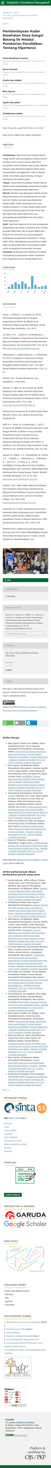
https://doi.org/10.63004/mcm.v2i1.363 (20, 479)
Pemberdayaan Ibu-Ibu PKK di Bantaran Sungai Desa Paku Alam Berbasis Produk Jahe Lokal (28, 845)
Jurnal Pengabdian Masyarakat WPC (23, 1339)
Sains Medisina (13, 1332)
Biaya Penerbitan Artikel (15, 1144)
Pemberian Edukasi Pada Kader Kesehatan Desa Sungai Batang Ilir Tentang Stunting (27, 829)
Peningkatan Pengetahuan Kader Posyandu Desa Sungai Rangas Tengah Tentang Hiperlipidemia (28, 983)
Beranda (7, 12)
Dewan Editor (10, 1130)
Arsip (16, 12)
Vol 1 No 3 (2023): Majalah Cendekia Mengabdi (20, 16)
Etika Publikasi (10, 1137)
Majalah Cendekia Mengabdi (19, 1336)
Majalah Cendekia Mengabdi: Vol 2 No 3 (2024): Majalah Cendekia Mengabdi (28, 967)
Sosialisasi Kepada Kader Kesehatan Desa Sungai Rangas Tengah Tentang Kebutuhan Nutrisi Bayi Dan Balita (28, 1046)
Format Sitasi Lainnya (17, 633)
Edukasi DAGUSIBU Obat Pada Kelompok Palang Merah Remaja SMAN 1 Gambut (26, 1063)
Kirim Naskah (13, 1195)
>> (9, 1089)
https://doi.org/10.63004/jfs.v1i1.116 (23, 348)
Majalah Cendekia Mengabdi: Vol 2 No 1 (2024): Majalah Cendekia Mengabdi (27, 761)
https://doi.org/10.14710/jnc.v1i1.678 (19, 502)
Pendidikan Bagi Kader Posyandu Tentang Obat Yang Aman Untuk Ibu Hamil (27, 1003)
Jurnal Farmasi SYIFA (16, 1329)
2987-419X (14, 1118)
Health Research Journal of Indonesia (23, 1322)
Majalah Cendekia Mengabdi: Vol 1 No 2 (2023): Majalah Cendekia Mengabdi (26, 789)
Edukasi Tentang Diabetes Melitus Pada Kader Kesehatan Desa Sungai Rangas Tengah (27, 891)
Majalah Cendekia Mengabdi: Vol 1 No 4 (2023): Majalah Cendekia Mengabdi (27, 816)
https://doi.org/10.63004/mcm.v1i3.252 (25, 128)
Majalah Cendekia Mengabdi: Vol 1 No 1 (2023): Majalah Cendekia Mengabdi (27, 914)
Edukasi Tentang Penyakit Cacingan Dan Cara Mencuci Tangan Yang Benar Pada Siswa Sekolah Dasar (28, 909)
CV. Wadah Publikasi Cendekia (19, 1422)
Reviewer (8, 1134)
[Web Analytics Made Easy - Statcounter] (9, 1435)
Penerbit (8, 1151)
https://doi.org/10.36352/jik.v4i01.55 (19, 405)
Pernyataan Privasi (12, 1140)
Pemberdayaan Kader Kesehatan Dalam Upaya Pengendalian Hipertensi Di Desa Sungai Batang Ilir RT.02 (28, 810)
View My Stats (20, 1435)
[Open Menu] (2, 3)
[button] (8, 722)
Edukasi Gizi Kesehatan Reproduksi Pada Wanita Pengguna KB (27, 1078)
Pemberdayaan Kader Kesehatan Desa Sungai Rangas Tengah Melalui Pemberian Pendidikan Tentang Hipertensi (27, 754)
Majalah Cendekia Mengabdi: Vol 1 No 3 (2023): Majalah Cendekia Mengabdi (26, 898)
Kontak (7, 1147)
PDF (8, 580)
